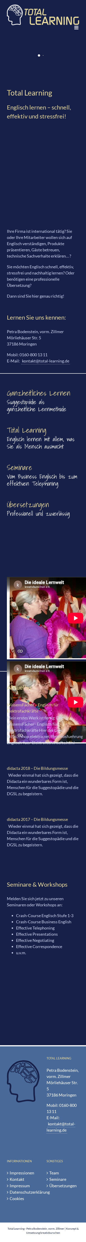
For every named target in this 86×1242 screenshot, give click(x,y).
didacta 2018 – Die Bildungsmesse (37, 768)
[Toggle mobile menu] (76, 27)
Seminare (57, 1179)
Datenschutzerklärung (23, 1192)
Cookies (17, 1198)
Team (54, 1172)
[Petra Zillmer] (43, 129)
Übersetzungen (63, 1185)
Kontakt (17, 1179)
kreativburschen (50, 1232)
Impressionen (22, 1172)
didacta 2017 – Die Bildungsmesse (37, 819)
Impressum (20, 1185)
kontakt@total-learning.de (45, 360)
